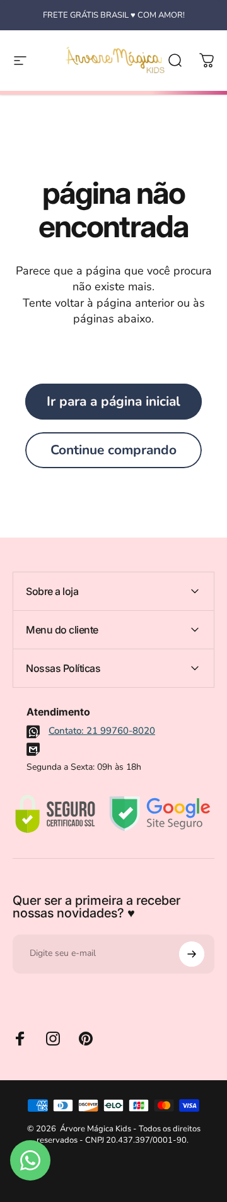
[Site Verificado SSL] (55, 814)
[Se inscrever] (191, 954)
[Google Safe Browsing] (160, 814)
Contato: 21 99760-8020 (102, 730)
